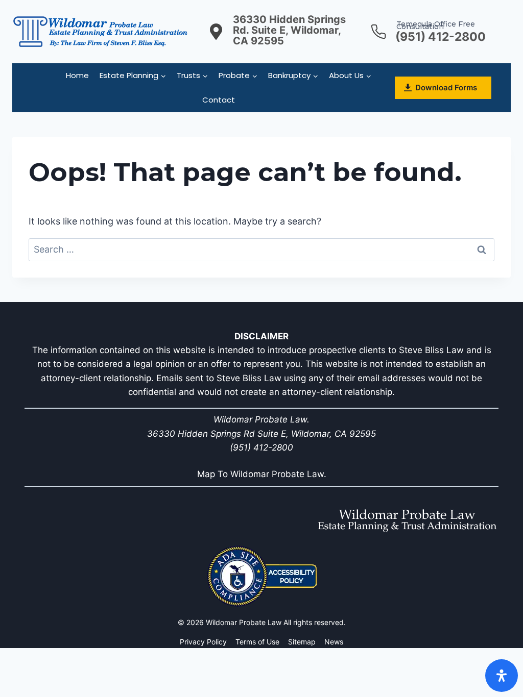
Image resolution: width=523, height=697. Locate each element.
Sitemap (302, 641)
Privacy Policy (203, 641)
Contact (218, 99)
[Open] (501, 675)
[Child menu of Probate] (238, 75)
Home (77, 75)
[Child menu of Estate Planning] (133, 75)
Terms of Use (257, 641)
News (333, 641)
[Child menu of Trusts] (192, 75)
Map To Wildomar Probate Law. (261, 474)
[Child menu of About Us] (350, 75)
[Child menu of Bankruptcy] (293, 75)
